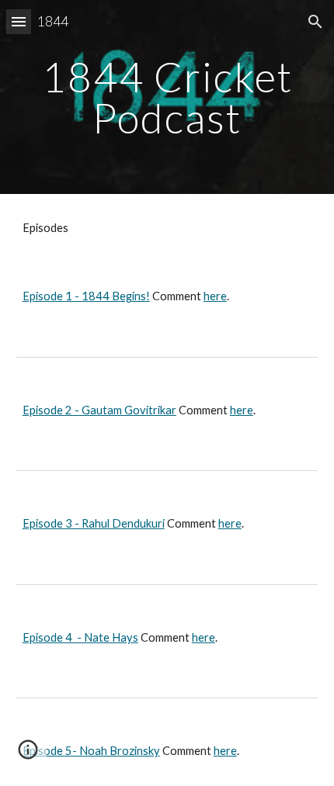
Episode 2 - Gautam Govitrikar (99, 410)
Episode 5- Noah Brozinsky (91, 750)
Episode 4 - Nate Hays (80, 637)
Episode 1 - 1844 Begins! (86, 296)
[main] (167, 97)
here (215, 296)
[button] (18, 21)
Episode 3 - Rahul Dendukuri (94, 523)
